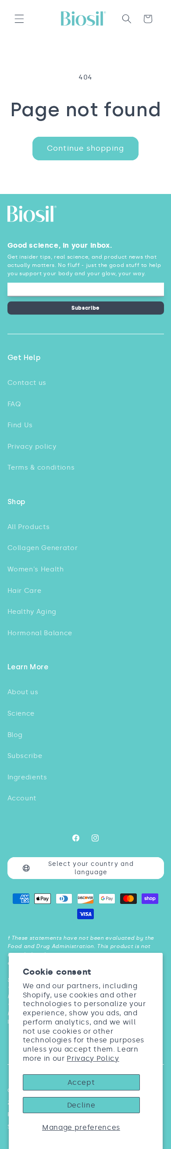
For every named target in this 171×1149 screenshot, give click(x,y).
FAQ (14, 404)
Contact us (27, 382)
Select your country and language (91, 868)
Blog (15, 734)
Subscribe (85, 308)
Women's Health (35, 569)
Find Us (20, 425)
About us (23, 692)
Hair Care (24, 590)
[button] (19, 18)
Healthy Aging (32, 611)
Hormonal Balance (40, 633)
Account (22, 798)
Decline (81, 1105)
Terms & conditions (41, 467)
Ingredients (27, 777)
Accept (81, 1082)
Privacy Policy (93, 1058)
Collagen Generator (42, 547)
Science (21, 713)
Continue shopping (85, 148)
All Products (28, 527)
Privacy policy (32, 446)
